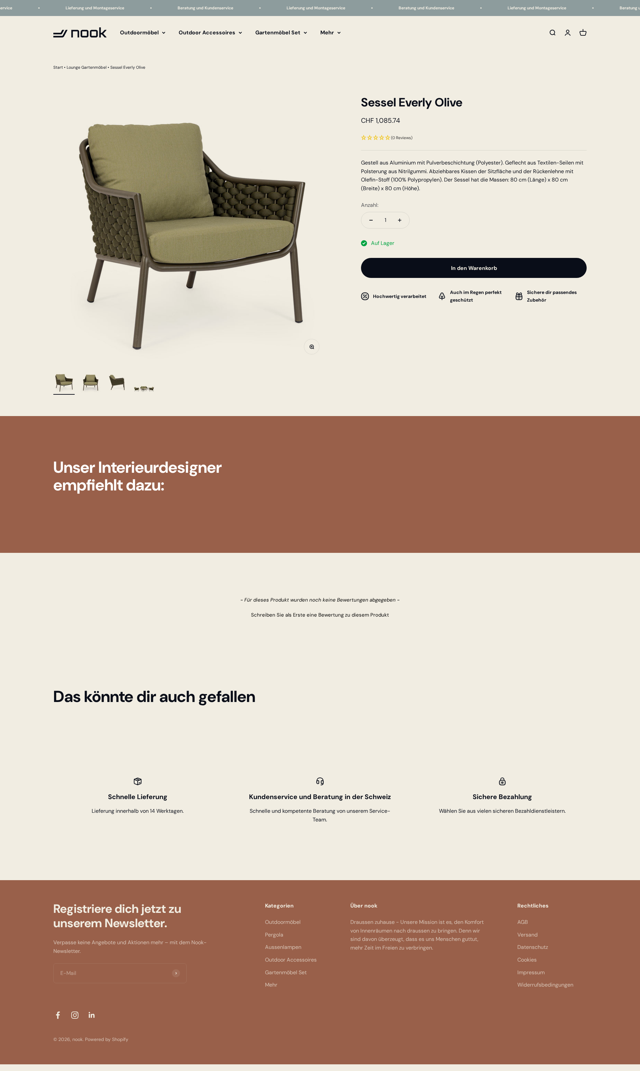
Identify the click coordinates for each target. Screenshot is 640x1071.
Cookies (527, 959)
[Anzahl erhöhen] (399, 220)
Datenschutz (532, 947)
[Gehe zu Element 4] (144, 390)
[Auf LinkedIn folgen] (91, 1015)
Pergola (274, 934)
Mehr (327, 32)
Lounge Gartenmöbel (87, 67)
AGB (522, 922)
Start (58, 67)
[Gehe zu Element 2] (90, 383)
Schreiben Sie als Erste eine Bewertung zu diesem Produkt (320, 615)
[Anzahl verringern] (371, 220)
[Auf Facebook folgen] (57, 1015)
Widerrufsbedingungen (545, 984)
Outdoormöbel (139, 32)
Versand (527, 934)
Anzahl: (369, 205)
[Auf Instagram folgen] (74, 1015)
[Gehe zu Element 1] (64, 383)
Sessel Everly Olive (127, 67)
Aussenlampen (283, 947)
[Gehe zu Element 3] (117, 383)
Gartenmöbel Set (277, 32)
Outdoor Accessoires (207, 32)
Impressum (531, 972)
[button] (474, 138)
